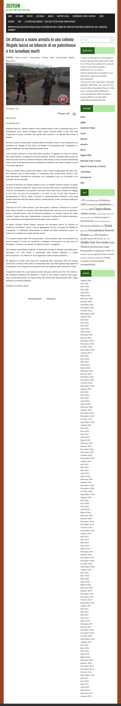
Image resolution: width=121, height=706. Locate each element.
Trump (107, 257)
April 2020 (85, 509)
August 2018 (85, 569)
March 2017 (85, 621)
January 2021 (86, 482)
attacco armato (21, 57)
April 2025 (85, 328)
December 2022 (87, 413)
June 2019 (84, 539)
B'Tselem (85, 209)
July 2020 (84, 500)
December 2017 (87, 593)
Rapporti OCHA (63, 16)
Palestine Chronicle (87, 254)
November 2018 (87, 560)
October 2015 (86, 672)
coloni (84, 213)
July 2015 (84, 678)
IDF (96, 234)
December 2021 (87, 449)
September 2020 (87, 494)
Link (19, 21)
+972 (82, 200)
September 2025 (87, 313)
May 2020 (84, 506)
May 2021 (84, 470)
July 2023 (84, 392)
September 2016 (87, 639)
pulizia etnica (100, 254)
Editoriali (40, 16)
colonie (44, 57)
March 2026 (85, 295)
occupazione (99, 250)
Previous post (35, 298)
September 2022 (87, 422)
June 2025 (84, 322)
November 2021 (87, 452)
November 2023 (87, 380)
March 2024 (85, 368)
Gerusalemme (61, 57)
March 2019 (85, 548)
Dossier (11, 21)
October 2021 (86, 455)
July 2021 (84, 464)
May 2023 (84, 398)
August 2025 (85, 316)
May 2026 (84, 289)
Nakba (106, 247)
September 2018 (87, 566)
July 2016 (84, 645)
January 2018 (86, 590)
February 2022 (86, 443)
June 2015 (84, 681)
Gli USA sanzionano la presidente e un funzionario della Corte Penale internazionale (96, 76)
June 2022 (84, 431)
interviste (84, 144)
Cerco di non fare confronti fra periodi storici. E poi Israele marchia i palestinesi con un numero (96, 66)
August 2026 (85, 280)
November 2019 (87, 524)
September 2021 (87, 458)
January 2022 (86, 446)
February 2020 (86, 515)
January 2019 (86, 554)
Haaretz (109, 230)
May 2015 (84, 684)
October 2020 (86, 491)
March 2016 (85, 657)
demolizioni (86, 220)
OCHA (108, 250)
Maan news (10, 61)
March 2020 (85, 512)
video (82, 182)
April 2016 (85, 654)
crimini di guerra (101, 217)
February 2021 (86, 479)
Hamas (71, 57)
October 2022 (86, 419)
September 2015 (87, 675)
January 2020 (86, 518)
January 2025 (86, 337)
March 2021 (85, 476)
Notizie (30, 16)
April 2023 (85, 401)
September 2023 (87, 386)
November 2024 (87, 343)
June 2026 (84, 286)
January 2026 (86, 301)
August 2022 (85, 425)
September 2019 (87, 530)
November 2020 (87, 488)
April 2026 (85, 292)
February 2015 (86, 693)
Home (10, 16)
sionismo (83, 258)
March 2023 (85, 404)
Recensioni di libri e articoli (84, 16)
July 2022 (84, 428)
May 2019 (84, 542)
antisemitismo (92, 204)
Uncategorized (85, 177)
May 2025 (84, 325)
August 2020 (85, 497)
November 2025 (87, 307)
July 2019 (84, 536)
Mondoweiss (96, 246)
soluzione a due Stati (95, 258)
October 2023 (86, 383)
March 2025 (85, 331)
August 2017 (85, 605)
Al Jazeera (104, 200)
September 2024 (87, 349)
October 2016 (86, 636)
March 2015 (85, 690)
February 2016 (86, 660)
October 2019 (86, 527)
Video (101, 16)
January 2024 (86, 374)
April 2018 (85, 581)
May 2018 (84, 578)
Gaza (108, 225)
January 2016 (86, 663)
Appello (83, 122)
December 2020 (87, 485)
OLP (112, 251)
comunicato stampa (87, 127)
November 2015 (87, 669)
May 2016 (84, 651)
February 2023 (86, 407)
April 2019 (85, 545)
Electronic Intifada (89, 225)
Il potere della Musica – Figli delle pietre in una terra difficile (50, 21)
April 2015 (85, 687)
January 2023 (86, 410)
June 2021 (84, 467)
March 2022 (85, 440)
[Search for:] (96, 39)
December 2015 (87, 666)
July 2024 (84, 355)
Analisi (50, 16)
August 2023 (85, 389)
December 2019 (87, 521)
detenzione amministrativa (102, 221)
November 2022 (87, 416)
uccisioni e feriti (87, 261)
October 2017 (86, 599)
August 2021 (85, 461)
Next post (50, 298)
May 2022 (84, 434)
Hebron (91, 235)
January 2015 (86, 696)
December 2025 (87, 304)
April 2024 (85, 365)
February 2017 (86, 624)
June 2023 (84, 395)
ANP (83, 204)
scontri (111, 254)
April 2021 (85, 473)
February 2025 (86, 334)
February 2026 (86, 298)
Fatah (52, 57)
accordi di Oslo (92, 200)
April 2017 (85, 618)
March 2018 (85, 584)
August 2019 (85, 533)
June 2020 (84, 503)
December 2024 (87, 340)
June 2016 (84, 648)
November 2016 (87, 633)
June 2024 (84, 359)
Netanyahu (86, 250)
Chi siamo (19, 16)
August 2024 (85, 353)
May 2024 (84, 361)
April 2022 (85, 437)
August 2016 (85, 642)
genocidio (84, 230)
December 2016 (87, 630)
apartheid (104, 204)
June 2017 (84, 612)
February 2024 (86, 371)
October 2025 (86, 310)
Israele (102, 234)
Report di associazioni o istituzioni (93, 166)
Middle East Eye (90, 242)
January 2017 (86, 627)
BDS (91, 209)
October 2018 (86, 563)
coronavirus (101, 214)
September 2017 (87, 602)
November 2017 (87, 596)
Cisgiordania (35, 57)
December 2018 (87, 557)
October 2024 (86, 346)
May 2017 (84, 614)
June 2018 (84, 575)
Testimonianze (85, 171)
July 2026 (84, 283)
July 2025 (84, 319)
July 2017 (84, 608)
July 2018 (84, 572)
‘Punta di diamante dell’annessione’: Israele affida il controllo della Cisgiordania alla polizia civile (96, 97)
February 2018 (86, 587)
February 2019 (86, 551)
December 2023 (87, 377)
